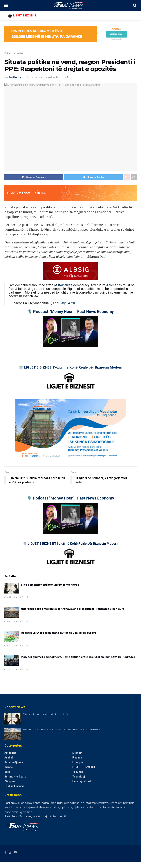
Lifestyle (77, 762)
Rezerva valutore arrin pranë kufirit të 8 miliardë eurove (58, 632)
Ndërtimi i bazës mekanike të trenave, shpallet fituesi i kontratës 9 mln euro (72, 609)
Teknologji (79, 776)
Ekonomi (77, 752)
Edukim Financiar (15, 786)
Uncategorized (81, 781)
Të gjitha (77, 771)
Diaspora (10, 781)
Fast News (15, 77)
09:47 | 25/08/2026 (14, 597)
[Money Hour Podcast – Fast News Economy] (70, 331)
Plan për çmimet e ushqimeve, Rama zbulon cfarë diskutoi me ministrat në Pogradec (78, 657)
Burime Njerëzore (15, 776)
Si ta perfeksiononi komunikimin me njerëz (50, 584)
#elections (114, 285)
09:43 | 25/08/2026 (14, 621)
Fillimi (7, 53)
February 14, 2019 (66, 303)
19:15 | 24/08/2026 (14, 669)
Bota (7, 771)
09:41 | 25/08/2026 (14, 646)
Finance (77, 757)
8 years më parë (35, 77)
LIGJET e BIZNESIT (83, 767)
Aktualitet (18, 53)
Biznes (8, 767)
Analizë (8, 757)
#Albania (64, 285)
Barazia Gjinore (13, 762)
